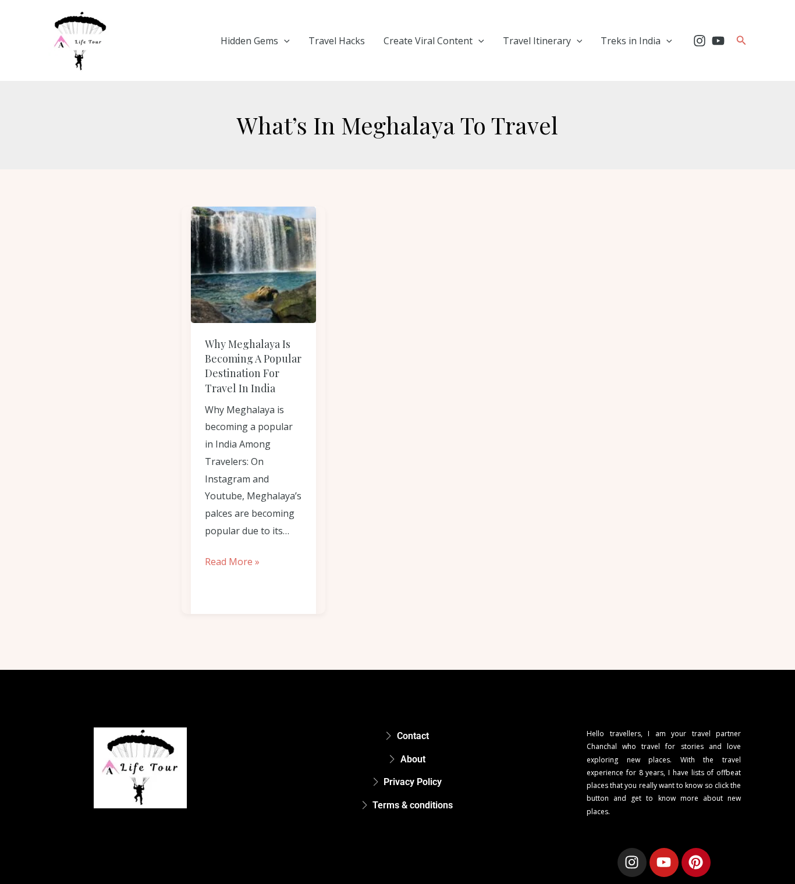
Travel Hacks (336, 40)
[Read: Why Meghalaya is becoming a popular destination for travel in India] (253, 265)
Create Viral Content (428, 40)
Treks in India (631, 40)
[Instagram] (699, 40)
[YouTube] (718, 40)
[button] (284, 41)
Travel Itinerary (537, 40)
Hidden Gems (249, 40)
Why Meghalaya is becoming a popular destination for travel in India (253, 366)
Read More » (232, 560)
